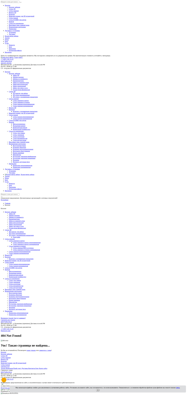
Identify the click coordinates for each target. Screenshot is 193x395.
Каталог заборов (14, 7)
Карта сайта (43, 368)
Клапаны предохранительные (19, 297)
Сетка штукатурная (15, 287)
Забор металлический (16, 223)
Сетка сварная (14, 11)
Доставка (12, 34)
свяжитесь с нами (45, 350)
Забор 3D (12, 214)
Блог (6, 41)
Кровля (11, 21)
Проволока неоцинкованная (18, 313)
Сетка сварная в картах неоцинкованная (27, 242)
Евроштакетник (14, 219)
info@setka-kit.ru (6, 61)
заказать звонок (6, 63)
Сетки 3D (12, 9)
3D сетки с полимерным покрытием (21, 235)
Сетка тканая (13, 18)
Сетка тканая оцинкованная (18, 266)
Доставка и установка (12, 30)
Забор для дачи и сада (16, 226)
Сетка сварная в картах (17, 241)
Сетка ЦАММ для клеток (17, 20)
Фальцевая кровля (15, 273)
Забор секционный (15, 224)
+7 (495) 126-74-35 (7, 59)
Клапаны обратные (15, 295)
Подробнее (4, 200)
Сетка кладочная (14, 284)
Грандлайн (16, 237)
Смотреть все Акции (8, 320)
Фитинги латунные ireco (17, 309)
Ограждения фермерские (17, 228)
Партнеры (12, 49)
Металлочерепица (15, 271)
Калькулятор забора (11, 36)
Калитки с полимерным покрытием (21, 259)
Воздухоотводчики (15, 293)
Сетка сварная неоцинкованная (19, 251)
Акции (7, 38)
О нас (7, 43)
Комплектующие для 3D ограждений (21, 16)
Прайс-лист (17, 368)
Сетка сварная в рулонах (17, 246)
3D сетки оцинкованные (17, 233)
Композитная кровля (16, 275)
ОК (98, 390)
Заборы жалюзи (14, 215)
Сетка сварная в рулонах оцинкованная (26, 250)
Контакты (8, 52)
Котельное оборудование (17, 298)
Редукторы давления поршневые (20, 306)
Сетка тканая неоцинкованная (19, 264)
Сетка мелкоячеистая (16, 286)
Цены (7, 39)
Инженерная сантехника (17, 27)
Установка (12, 32)
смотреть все (5, 366)
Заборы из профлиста (16, 217)
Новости (12, 45)
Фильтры (12, 307)
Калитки (12, 14)
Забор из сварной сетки (17, 221)
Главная (7, 203)
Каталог (7, 5)
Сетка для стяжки (15, 280)
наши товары (31, 350)
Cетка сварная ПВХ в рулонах (23, 248)
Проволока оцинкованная (18, 315)
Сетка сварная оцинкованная (19, 253)
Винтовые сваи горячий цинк (19, 25)
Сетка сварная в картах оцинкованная (26, 244)
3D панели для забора (16, 232)
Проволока (12, 29)
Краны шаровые (14, 300)
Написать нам (5, 331)
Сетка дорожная (14, 282)
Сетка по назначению (16, 23)
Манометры (13, 302)
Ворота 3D (12, 12)
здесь (178, 387)
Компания (9, 368)
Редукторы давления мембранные (20, 304)
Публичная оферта (15, 50)
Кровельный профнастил (17, 277)
